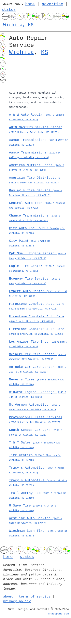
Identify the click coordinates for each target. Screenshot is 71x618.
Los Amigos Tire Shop (38, 344)
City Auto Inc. (37, 231)
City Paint (29, 243)
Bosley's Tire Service (35, 193)
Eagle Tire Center (37, 268)
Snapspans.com (58, 613)
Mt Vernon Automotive (34, 407)
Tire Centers (35, 458)
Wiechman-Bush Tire (38, 533)
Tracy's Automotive (36, 470)
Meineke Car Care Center (37, 357)
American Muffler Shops (36, 168)
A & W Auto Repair (36, 117)
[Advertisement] (38, 74)
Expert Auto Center (38, 294)
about (8, 596)
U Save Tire (32, 508)
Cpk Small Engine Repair (37, 256)
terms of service (34, 596)
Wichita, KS (18, 25)
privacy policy (17, 601)
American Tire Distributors (34, 180)
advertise (52, 4)
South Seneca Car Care (35, 432)
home (30, 4)
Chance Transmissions (34, 218)
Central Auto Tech (37, 205)
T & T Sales (34, 445)
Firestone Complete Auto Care (36, 306)
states (9, 9)
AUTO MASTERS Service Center (35, 130)
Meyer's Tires (36, 382)
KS (44, 52)
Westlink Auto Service (35, 521)
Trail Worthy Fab (37, 495)
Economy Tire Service (34, 281)
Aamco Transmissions (38, 142)
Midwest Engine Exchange (37, 394)
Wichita (21, 52)
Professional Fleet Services (35, 420)
